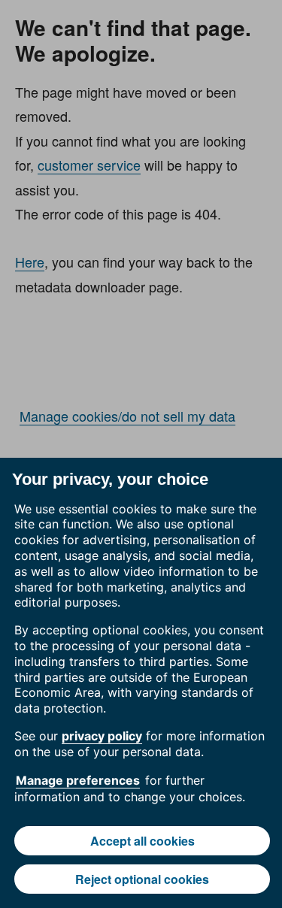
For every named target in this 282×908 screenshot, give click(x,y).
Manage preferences (78, 780)
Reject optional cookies (142, 879)
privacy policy (102, 735)
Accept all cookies (142, 840)
